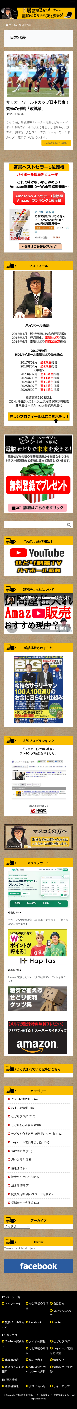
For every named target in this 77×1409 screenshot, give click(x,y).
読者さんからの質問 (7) (25, 1176)
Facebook (35, 1322)
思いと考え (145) (22, 1159)
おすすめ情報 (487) (23, 1107)
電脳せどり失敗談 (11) (25, 1202)
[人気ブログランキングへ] (38, 810)
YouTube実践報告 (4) (24, 1099)
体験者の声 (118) (21, 1151)
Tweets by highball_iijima (19, 1248)
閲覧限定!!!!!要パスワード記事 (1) (32, 1194)
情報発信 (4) (19, 1168)
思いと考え (36, 1359)
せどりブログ (61, 1341)
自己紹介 (58, 1303)
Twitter (57, 1322)
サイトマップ (61, 1386)
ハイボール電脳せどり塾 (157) (30, 1142)
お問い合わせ (37, 1386)
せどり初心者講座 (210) (26, 1125)
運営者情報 (12, 1386)
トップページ (13, 1303)
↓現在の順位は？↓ (38, 805)
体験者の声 (12, 1359)
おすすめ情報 (37, 1341)
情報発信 (58, 1359)
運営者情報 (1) (20, 1185)
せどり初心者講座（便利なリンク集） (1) (37, 1133)
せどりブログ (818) (23, 1116)
